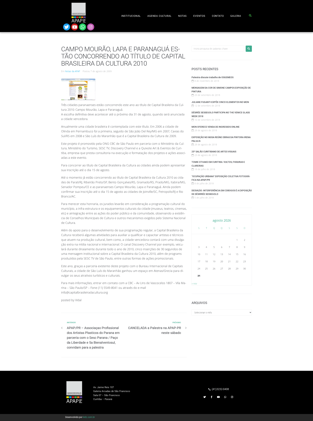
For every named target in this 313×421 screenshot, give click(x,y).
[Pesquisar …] (250, 16)
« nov (194, 283)
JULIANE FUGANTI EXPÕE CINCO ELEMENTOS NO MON (220, 102)
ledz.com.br (89, 417)
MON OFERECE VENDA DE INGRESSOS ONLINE (215, 127)
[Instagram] (90, 26)
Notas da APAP (72, 71)
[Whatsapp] (82, 26)
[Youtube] (74, 26)
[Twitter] (66, 26)
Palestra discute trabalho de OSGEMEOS (212, 77)
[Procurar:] (218, 49)
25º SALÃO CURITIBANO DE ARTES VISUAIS (214, 151)
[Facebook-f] (211, 397)
